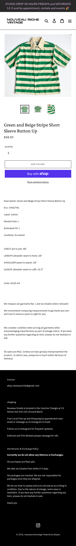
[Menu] (70, 21)
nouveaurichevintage (33, 534)
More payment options (38, 182)
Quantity (9, 146)
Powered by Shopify (51, 534)
